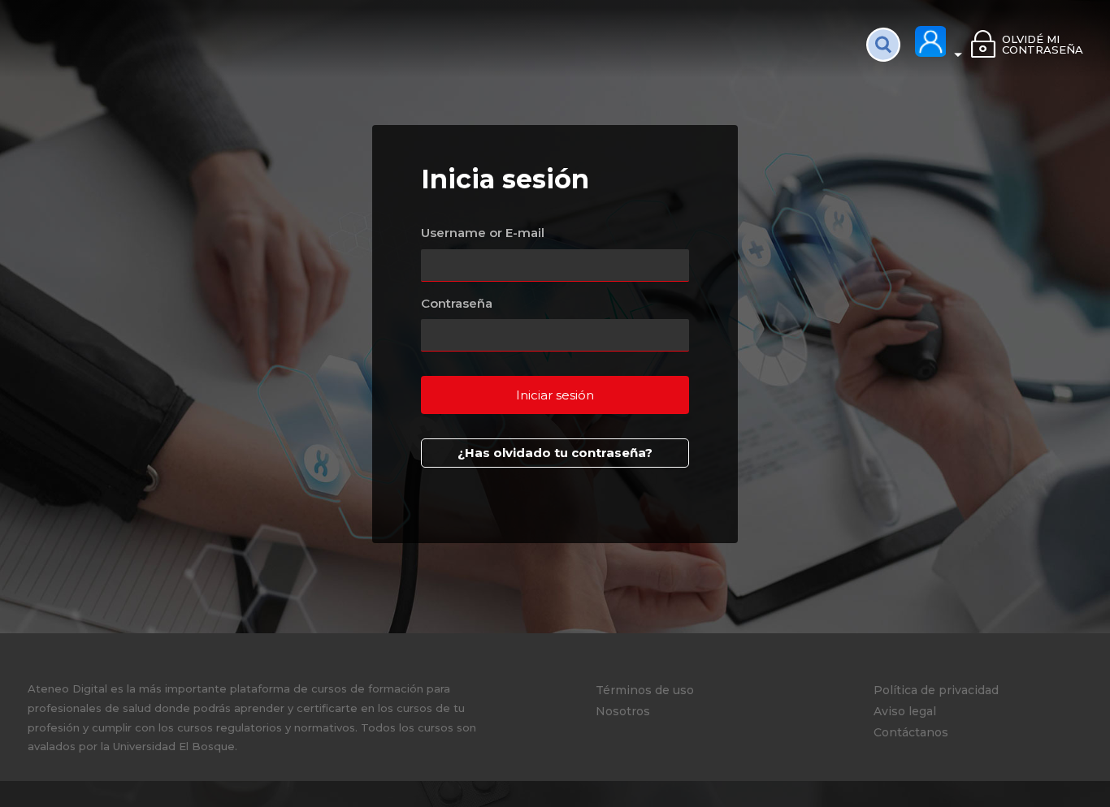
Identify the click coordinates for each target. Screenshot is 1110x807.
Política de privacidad (936, 690)
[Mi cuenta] (939, 42)
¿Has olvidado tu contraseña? (555, 452)
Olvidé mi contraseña (1042, 44)
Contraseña (456, 303)
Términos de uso (645, 690)
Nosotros (623, 711)
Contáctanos (911, 732)
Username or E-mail (482, 232)
